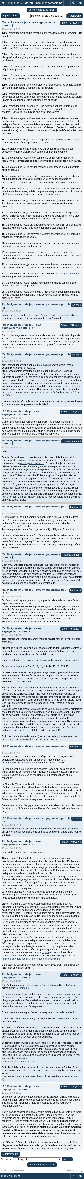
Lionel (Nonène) (71, 628)
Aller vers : (6, 1159)
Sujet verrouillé (10, 15)
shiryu (76, 305)
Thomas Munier (71, 441)
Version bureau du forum (42, 9)
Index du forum (10, 1175)
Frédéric (75, 507)
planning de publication (31, 463)
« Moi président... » (11, 347)
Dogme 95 (10, 762)
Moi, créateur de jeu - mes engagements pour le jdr (40, 2)
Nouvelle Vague (30, 762)
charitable (74, 273)
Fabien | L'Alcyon (71, 22)
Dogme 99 (23, 988)
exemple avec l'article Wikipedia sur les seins (36, 958)
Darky (80, 1171)
